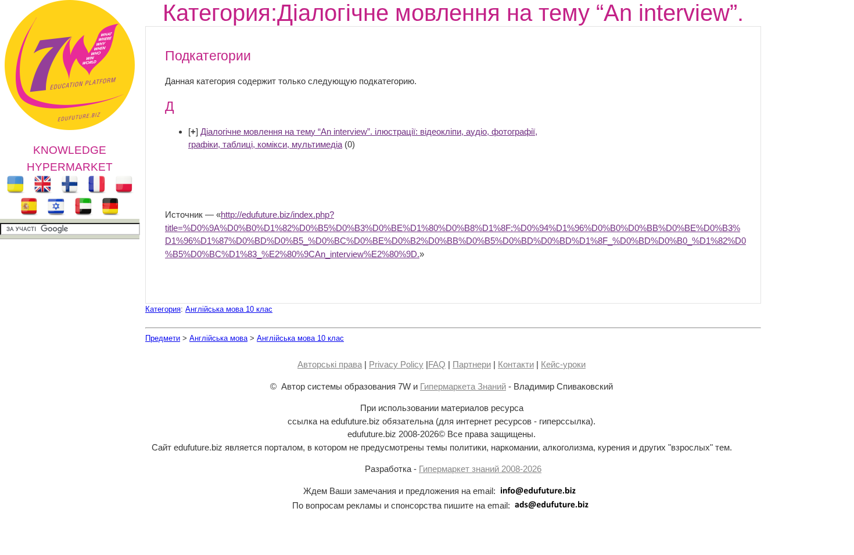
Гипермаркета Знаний (463, 386)
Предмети (162, 338)
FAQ (437, 364)
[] (193, 131)
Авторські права (329, 364)
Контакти (516, 364)
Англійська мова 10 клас (228, 309)
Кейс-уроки (563, 364)
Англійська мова (218, 338)
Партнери (472, 364)
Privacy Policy (396, 364)
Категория (163, 309)
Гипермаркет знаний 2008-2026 (480, 469)
